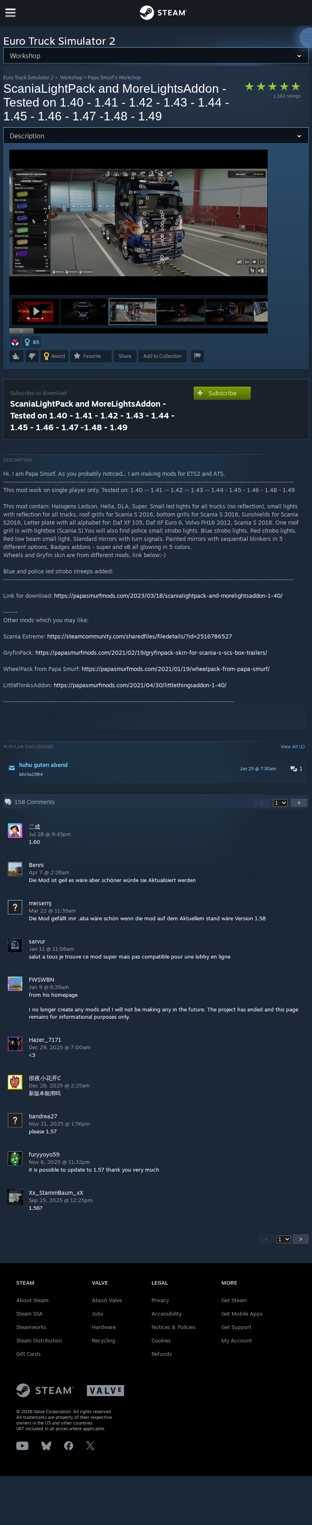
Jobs (97, 1313)
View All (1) (293, 746)
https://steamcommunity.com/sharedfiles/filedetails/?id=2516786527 (139, 636)
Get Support (236, 1327)
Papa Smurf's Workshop (114, 77)
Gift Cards (28, 1354)
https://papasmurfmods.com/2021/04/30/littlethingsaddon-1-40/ (140, 685)
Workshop (71, 77)
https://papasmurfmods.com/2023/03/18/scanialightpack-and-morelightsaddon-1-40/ (168, 595)
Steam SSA (29, 1313)
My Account (236, 1340)
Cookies (161, 1340)
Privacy (160, 1300)
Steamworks (31, 1327)
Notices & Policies (173, 1327)
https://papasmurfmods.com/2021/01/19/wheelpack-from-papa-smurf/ (176, 668)
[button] (35, 311)
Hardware (104, 1327)
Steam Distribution (39, 1340)
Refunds (162, 1354)
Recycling (103, 1340)
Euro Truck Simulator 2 (28, 77)
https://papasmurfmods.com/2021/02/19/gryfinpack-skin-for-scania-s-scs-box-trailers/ (151, 652)
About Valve (107, 1300)
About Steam (32, 1300)
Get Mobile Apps (241, 1313)
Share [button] (125, 356)
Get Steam (234, 1300)
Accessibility (167, 1313)
